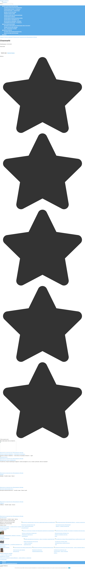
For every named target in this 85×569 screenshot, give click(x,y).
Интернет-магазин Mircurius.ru (6, 488)
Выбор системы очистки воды (11, 33)
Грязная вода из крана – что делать (12, 9)
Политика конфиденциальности (9, 563)
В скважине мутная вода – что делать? (13, 22)
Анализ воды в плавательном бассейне (13, 18)
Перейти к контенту (4, 0)
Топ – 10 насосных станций (10, 28)
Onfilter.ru (2, 503)
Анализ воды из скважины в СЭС (11, 19)
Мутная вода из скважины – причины (12, 21)
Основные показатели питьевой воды (13, 7)
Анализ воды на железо (9, 16)
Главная (2, 37)
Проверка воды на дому (9, 13)
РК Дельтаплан (3, 517)
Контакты (4, 34)
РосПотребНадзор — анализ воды (12, 10)
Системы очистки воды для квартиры (13, 31)
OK (69, 567)
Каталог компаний (9, 37)
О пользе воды (3, 529)
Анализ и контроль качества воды (10, 6)
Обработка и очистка (7, 30)
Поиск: (1, 3)
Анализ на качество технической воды (13, 15)
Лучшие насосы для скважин (11, 27)
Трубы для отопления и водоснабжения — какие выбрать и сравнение (15, 557)
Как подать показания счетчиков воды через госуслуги (17, 25)
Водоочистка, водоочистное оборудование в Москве (25, 37)
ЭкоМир (1, 474)
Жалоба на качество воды (10, 12)
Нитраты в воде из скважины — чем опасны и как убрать (12, 454)
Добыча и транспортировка (8, 24)
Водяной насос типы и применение (8, 460)
